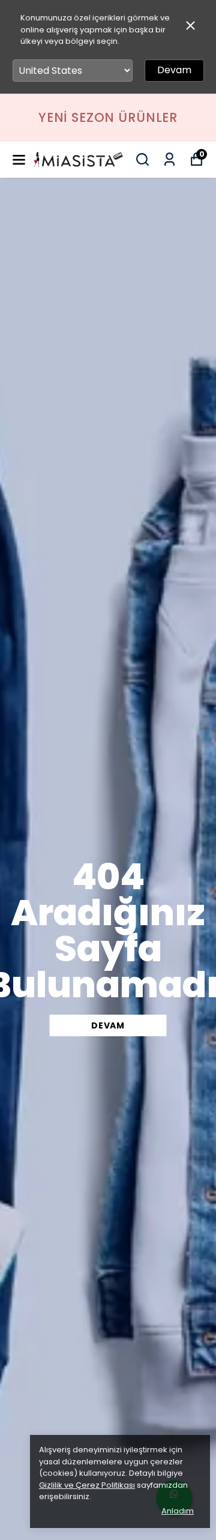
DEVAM (108, 1025)
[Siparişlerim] (169, 159)
